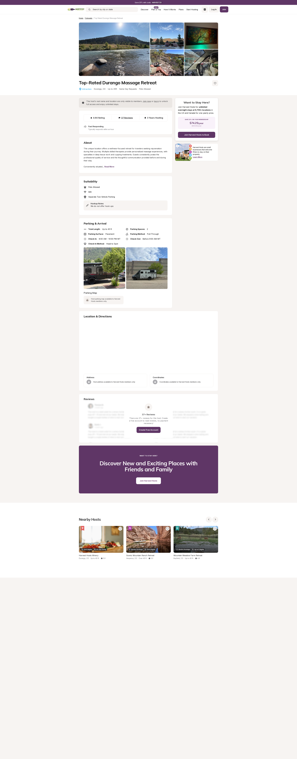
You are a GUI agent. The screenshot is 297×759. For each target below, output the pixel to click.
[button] (89, 382)
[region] (148, 346)
